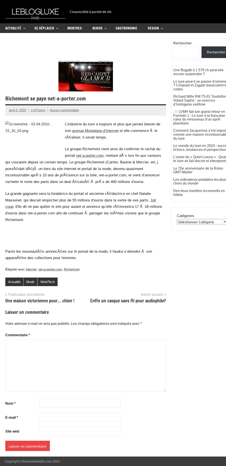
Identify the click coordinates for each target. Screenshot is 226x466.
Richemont (71, 269)
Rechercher (182, 43)
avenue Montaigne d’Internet (95, 131)
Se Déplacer (44, 28)
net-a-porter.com (90, 156)
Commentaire (17, 335)
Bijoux (97, 28)
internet (31, 269)
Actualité (13, 28)
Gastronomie (126, 28)
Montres (74, 28)
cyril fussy (38, 110)
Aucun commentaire (64, 110)
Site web (12, 431)
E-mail (11, 417)
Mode (30, 282)
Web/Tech (47, 282)
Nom (10, 403)
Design (153, 28)
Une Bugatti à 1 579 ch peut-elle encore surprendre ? (198, 72)
